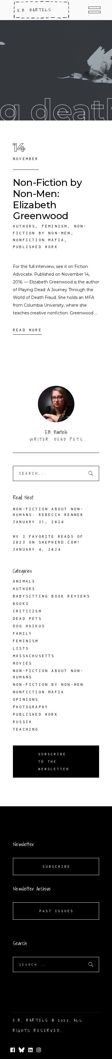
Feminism (55, 226)
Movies (22, 663)
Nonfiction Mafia (38, 240)
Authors (24, 226)
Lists (21, 648)
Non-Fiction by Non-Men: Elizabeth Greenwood (47, 199)
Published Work (35, 247)
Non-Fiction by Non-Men (48, 684)
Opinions (26, 699)
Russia (22, 722)
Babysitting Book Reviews (51, 596)
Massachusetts (34, 656)
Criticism (27, 611)
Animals (24, 581)
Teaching (26, 729)
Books (21, 603)
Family (22, 633)
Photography (30, 707)
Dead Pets (27, 618)
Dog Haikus (29, 626)
